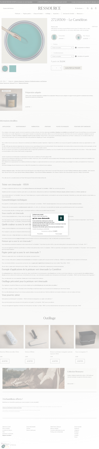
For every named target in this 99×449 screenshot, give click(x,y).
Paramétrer (40, 233)
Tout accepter (59, 233)
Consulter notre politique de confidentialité (40, 229)
